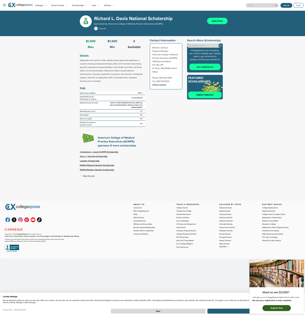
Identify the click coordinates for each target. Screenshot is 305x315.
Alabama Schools (225, 208)
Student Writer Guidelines (143, 231)
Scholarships (78, 5)
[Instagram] (20, 221)
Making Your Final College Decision (275, 227)
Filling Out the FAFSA (270, 221)
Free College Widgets (184, 244)
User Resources (182, 247)
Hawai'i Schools (225, 240)
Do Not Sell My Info (57, 236)
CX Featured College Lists (186, 224)
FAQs (135, 214)
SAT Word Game (182, 237)
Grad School (181, 227)
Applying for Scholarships (272, 217)
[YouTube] (33, 221)
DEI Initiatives (138, 217)
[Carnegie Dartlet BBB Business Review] (12, 252)
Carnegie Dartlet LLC (22, 234)
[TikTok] (39, 221)
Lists (94, 5)
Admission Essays (268, 211)
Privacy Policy (18, 236)
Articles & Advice (182, 217)
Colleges (39, 5)
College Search (182, 208)
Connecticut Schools (227, 227)
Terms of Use (9, 236)
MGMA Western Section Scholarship (97, 170)
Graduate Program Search (186, 231)
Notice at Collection (30, 236)
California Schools (226, 221)
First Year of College (269, 237)
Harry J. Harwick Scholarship (93, 156)
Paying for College (269, 224)
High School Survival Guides (272, 234)
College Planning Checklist (186, 234)
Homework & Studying (270, 231)
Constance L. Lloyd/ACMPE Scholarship (99, 152)
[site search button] (276, 5)
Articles (108, 5)
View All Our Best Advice (271, 240)
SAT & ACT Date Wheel (185, 240)
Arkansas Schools (225, 217)
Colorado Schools (225, 224)
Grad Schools (58, 5)
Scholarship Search (183, 214)
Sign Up (286, 5)
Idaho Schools (224, 244)
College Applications (270, 208)
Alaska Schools (224, 211)
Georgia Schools (225, 237)
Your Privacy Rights (43, 236)
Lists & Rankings (182, 221)
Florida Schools (225, 234)
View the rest (89, 175)
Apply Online (217, 21)
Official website (159, 84)
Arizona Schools (225, 214)
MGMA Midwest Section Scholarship (97, 165)
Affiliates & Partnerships (142, 224)
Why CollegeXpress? (141, 211)
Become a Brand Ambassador (144, 227)
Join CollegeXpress (204, 67)
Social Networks (139, 221)
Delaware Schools (226, 231)
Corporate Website (140, 234)
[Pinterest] (27, 221)
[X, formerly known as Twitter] (14, 221)
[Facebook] (8, 221)
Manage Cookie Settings (71, 236)
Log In (298, 5)
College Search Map (183, 211)
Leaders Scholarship (89, 161)
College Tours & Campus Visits (273, 214)
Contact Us (137, 208)
